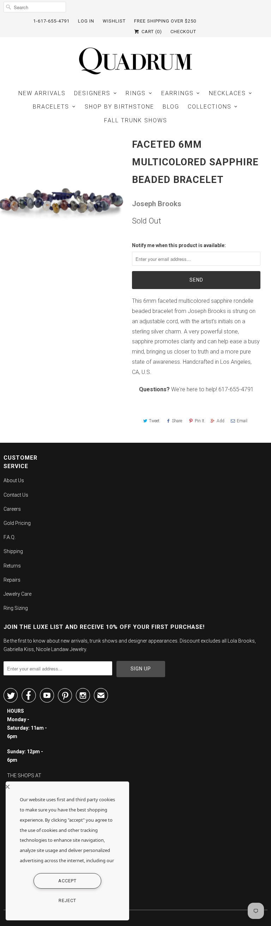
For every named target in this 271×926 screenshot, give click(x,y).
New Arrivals (42, 93)
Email (242, 420)
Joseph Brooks (156, 204)
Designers (92, 93)
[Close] (65, 786)
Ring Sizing (16, 608)
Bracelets (51, 106)
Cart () (151, 31)
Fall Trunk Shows (135, 120)
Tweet (154, 420)
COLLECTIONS (209, 106)
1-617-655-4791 (51, 21)
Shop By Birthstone (119, 106)
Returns (12, 566)
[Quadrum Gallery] (135, 61)
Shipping (13, 551)
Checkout (183, 31)
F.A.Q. (10, 537)
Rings (136, 93)
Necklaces (227, 93)
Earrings (177, 93)
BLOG (171, 106)
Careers (12, 509)
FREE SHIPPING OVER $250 (165, 21)
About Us (14, 480)
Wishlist (114, 21)
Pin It (199, 420)
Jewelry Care (17, 594)
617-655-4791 (236, 389)
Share (177, 420)
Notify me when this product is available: (179, 245)
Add (220, 420)
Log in (86, 21)
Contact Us (16, 495)
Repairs (12, 580)
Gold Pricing (17, 523)
